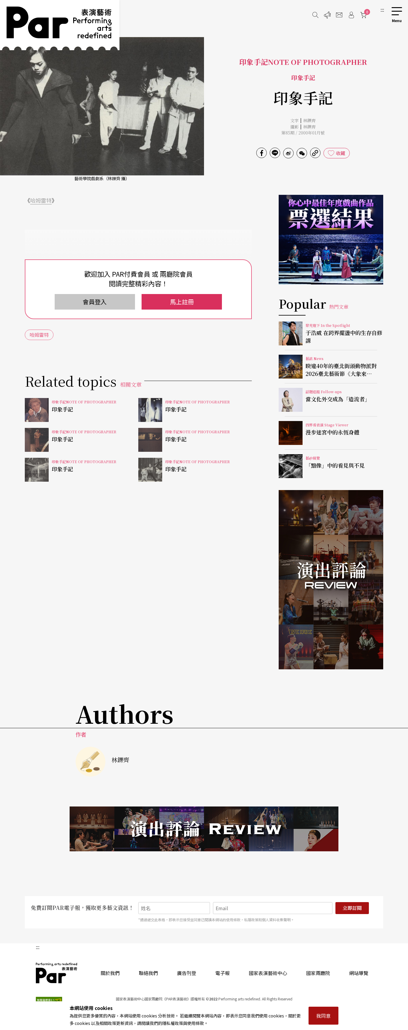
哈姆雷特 (41, 200)
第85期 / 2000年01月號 (303, 133)
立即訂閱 (352, 907)
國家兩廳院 (318, 973)
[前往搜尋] (315, 15)
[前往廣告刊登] (327, 15)
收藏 (340, 153)
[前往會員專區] (351, 15)
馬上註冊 (182, 301)
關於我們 (110, 973)
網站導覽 (358, 973)
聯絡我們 (148, 973)
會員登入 (95, 301)
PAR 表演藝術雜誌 (57, 972)
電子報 (222, 973)
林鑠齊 (309, 120)
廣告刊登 (186, 973)
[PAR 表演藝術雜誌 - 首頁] (59, 25)
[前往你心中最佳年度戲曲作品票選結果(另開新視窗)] (331, 239)
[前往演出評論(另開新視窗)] (331, 579)
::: (382, 9)
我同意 (323, 1015)
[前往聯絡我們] (339, 15)
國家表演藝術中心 (268, 973)
